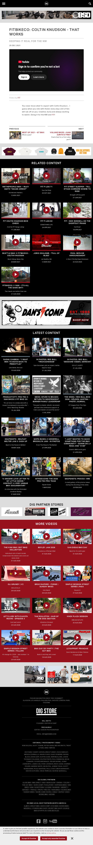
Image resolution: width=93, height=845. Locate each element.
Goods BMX (63, 806)
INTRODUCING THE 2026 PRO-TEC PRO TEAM (46, 480)
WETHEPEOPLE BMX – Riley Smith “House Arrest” (15, 188)
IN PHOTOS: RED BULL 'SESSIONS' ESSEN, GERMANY (77, 360)
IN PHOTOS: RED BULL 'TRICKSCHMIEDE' (46, 360)
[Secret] (58, 511)
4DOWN (52, 794)
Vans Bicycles (53, 810)
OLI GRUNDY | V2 (15, 584)
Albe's (26, 806)
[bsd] (46, 15)
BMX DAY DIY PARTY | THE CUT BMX (46, 649)
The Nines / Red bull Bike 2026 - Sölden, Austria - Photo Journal (77, 399)
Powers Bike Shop (40, 808)
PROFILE (34, 790)
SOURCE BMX (66, 790)
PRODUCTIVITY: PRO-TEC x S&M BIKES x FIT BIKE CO (15, 398)
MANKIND (56, 787)
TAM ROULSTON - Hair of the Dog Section (46, 617)
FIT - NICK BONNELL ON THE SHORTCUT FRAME (77, 222)
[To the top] (46, 692)
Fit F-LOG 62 (46, 221)
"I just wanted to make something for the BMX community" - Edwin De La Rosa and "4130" (77, 442)
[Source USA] (34, 511)
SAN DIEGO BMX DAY (77, 547)
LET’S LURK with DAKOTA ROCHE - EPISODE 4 (15, 617)
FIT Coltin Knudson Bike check (15, 222)
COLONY (67, 782)
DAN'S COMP (38, 785)
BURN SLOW (51, 782)
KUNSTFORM (39, 787)
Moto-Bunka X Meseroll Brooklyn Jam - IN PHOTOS (46, 440)
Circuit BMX (34, 806)
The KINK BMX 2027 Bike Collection (15, 548)
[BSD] (34, 674)
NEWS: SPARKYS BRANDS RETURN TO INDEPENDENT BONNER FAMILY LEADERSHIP (46, 399)
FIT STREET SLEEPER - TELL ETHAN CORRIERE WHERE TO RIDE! (77, 189)
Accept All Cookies (29, 838)
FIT (19, 98)
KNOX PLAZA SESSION (77, 616)
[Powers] (81, 511)
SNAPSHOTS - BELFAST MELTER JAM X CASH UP (15, 440)
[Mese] (11, 511)
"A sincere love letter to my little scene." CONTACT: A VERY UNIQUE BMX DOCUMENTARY (15, 482)
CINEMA (59, 782)
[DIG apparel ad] (46, 151)
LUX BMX (48, 787)
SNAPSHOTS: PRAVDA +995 (77, 479)
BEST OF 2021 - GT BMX (33, 132)
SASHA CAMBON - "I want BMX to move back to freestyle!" (15, 361)
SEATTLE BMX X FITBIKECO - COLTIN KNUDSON (15, 254)
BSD (43, 782)
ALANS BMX (27, 782)
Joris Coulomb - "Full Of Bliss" (46, 254)
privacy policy (51, 833)
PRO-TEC (47, 790)
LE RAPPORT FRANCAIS (77, 648)
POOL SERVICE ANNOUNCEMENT (77, 254)
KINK (31, 787)
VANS (67, 792)
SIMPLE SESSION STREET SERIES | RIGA (77, 585)
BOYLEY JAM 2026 (46, 547)
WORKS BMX (43, 794)
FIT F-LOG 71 (46, 187)
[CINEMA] (58, 674)
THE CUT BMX (27, 785)
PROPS (40, 790)
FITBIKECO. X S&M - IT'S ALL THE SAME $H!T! (15, 286)
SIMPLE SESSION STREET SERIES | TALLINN (16, 649)
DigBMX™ (59, 698)
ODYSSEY (25, 790)
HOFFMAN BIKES (61, 785)
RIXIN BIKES (56, 790)
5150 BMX (54, 806)
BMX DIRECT (36, 782)
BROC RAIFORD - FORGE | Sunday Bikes (46, 585)
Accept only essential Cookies (53, 838)
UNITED (61, 792)
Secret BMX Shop (55, 808)
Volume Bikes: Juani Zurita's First (60, 133)
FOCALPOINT (49, 785)
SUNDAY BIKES (29, 792)
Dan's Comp (45, 806)
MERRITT (64, 787)
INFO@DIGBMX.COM (49, 734)
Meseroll (28, 808)
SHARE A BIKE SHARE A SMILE (46, 792)
